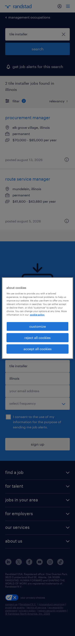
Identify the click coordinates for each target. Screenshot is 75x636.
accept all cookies (38, 349)
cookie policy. (37, 314)
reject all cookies (37, 338)
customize (37, 326)
